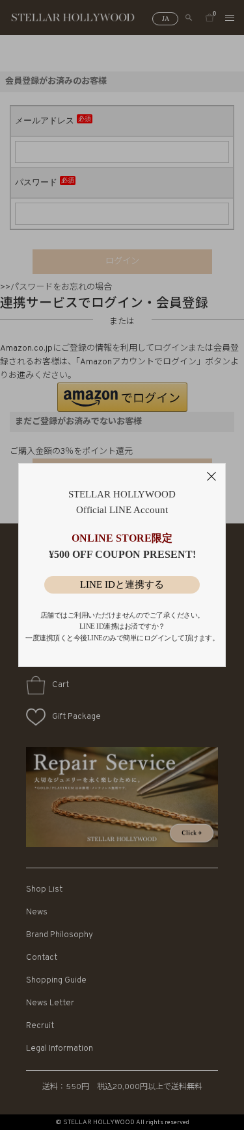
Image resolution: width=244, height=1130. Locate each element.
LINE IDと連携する (122, 584)
